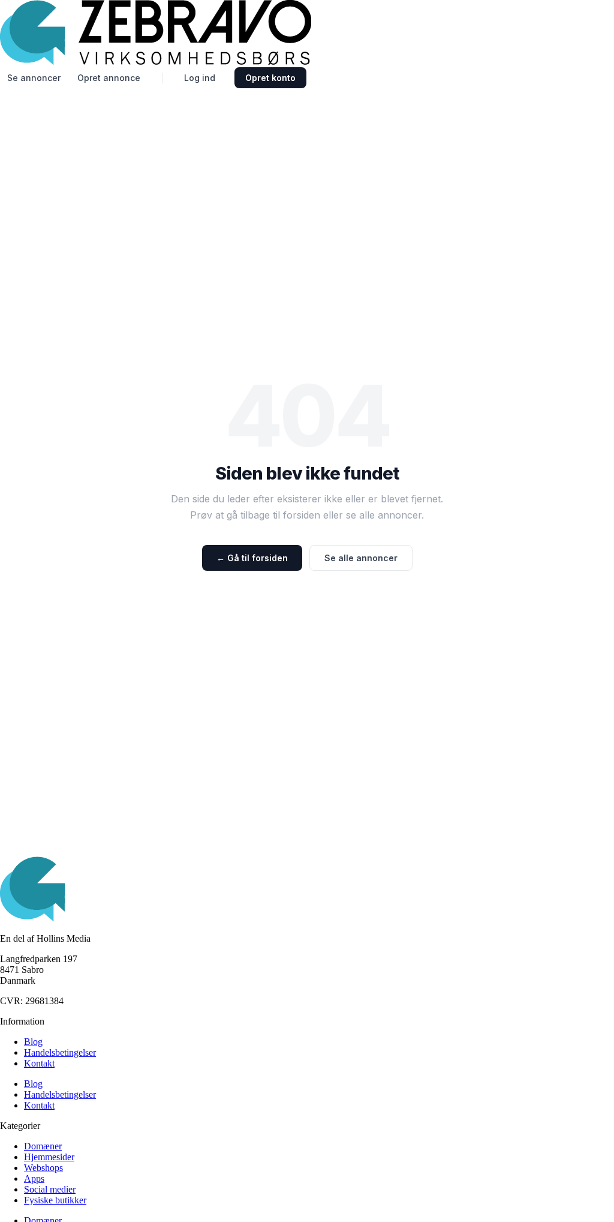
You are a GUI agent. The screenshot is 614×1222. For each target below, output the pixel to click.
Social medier (50, 1189)
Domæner (43, 1146)
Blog (33, 1042)
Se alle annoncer (361, 558)
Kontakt (39, 1063)
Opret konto (270, 78)
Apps (34, 1178)
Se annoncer (34, 78)
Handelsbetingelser (60, 1052)
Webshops (43, 1168)
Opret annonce (108, 78)
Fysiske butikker (55, 1200)
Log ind (199, 78)
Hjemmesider (49, 1157)
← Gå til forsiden (252, 558)
